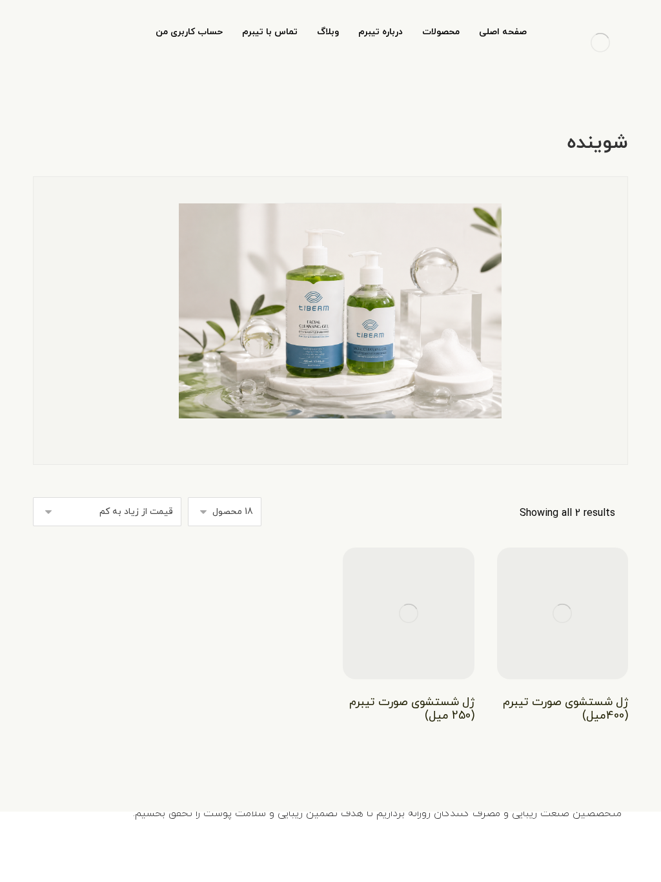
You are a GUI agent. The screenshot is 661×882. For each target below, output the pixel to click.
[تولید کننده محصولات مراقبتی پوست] (600, 42)
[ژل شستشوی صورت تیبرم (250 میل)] (408, 613)
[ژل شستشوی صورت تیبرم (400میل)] (562, 613)
